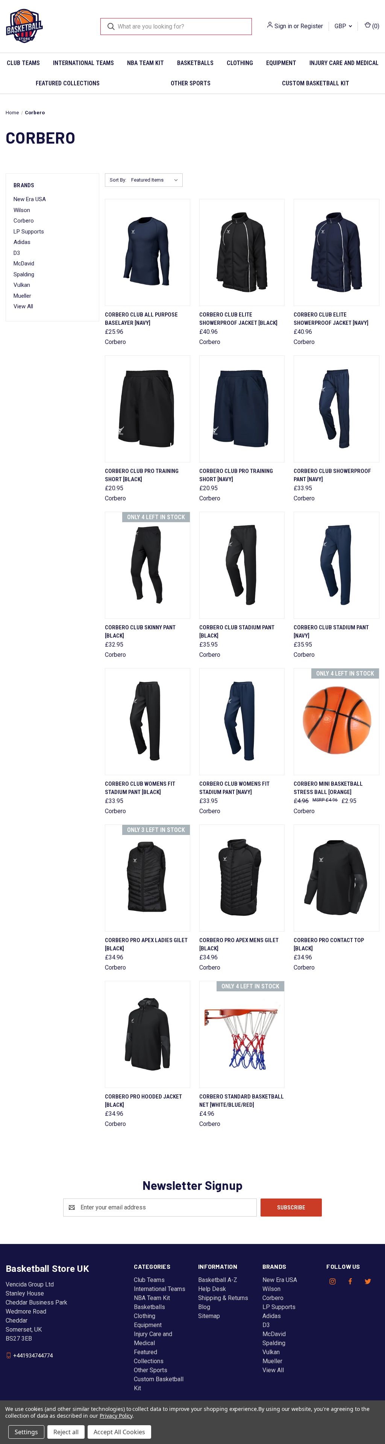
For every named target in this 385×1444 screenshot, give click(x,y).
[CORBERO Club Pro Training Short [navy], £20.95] (242, 409)
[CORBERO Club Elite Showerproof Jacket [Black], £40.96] (242, 252)
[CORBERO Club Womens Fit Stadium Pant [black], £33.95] (147, 722)
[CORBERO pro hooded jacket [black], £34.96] (147, 1034)
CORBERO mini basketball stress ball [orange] (328, 788)
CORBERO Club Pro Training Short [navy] (236, 475)
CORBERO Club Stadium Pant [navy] (331, 631)
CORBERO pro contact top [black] (329, 944)
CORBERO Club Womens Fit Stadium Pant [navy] (234, 788)
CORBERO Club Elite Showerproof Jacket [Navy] (331, 319)
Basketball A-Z (217, 1279)
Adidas (22, 242)
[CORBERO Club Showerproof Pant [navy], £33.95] (336, 409)
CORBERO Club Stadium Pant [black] (236, 631)
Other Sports (191, 83)
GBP (341, 26)
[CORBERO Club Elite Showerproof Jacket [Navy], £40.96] (336, 252)
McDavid (24, 263)
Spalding (24, 274)
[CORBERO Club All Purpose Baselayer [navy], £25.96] (147, 252)
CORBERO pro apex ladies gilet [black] (146, 944)
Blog (204, 1307)
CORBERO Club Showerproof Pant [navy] (332, 475)
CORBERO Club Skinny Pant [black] (140, 631)
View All (23, 306)
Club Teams (23, 63)
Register (311, 26)
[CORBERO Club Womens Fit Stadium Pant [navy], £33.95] (242, 722)
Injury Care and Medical (344, 63)
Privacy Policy (116, 1415)
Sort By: (118, 180)
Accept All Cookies (119, 1432)
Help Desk (212, 1288)
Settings (26, 1432)
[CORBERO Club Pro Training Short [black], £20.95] (147, 409)
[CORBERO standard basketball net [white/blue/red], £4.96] (242, 1034)
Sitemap (209, 1316)
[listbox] (156, 180)
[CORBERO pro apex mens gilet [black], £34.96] (242, 878)
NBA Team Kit (145, 63)
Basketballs (195, 63)
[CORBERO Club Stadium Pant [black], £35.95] (242, 565)
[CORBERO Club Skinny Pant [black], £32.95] (147, 565)
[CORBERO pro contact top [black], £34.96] (336, 878)
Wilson (22, 210)
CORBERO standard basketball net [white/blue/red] (241, 1101)
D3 (17, 253)
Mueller (22, 295)
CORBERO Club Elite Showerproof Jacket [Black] (238, 319)
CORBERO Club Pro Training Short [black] (142, 475)
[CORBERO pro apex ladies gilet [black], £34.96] (147, 878)
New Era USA (30, 199)
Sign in (283, 26)
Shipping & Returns (223, 1298)
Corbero (24, 220)
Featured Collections (68, 83)
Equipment (281, 63)
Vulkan (22, 285)
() (375, 26)
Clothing (240, 63)
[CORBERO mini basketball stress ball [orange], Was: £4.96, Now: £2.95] (336, 722)
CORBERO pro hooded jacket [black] (143, 1101)
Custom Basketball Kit (315, 83)
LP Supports (29, 231)
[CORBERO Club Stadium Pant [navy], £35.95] (336, 565)
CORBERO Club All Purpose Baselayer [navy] (141, 319)
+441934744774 (33, 1355)
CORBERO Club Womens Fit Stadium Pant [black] (140, 788)
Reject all (66, 1432)
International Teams (83, 63)
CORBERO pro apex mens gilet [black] (239, 944)
